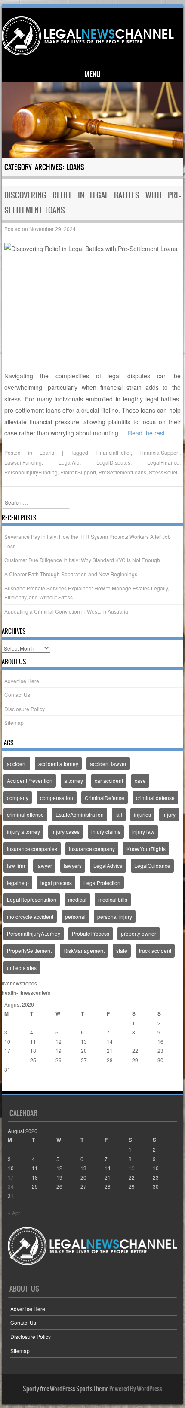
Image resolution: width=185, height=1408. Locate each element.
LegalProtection (101, 882)
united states (22, 967)
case (140, 780)
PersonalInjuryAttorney (33, 933)
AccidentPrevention (29, 780)
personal (75, 916)
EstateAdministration (80, 814)
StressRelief (163, 472)
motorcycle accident (30, 916)
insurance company (92, 848)
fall (118, 814)
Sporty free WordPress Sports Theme (65, 1388)
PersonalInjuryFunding (31, 472)
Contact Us (17, 694)
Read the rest (146, 433)
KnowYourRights (146, 848)
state (121, 950)
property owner (138, 933)
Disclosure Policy (24, 708)
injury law (143, 831)
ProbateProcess (90, 933)
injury (169, 814)
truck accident (155, 950)
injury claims (105, 831)
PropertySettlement (29, 950)
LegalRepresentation (31, 899)
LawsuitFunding (23, 462)
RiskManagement (84, 950)
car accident (109, 780)
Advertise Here (21, 680)
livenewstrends (19, 983)
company (17, 797)
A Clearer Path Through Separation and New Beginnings (70, 574)
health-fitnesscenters (26, 992)
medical (77, 899)
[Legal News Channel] (91, 35)
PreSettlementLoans (122, 472)
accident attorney (58, 763)
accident (17, 763)
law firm (16, 865)
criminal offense (25, 814)
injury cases (66, 831)
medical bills (112, 899)
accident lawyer (108, 763)
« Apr (10, 1086)
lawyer (44, 865)
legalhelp (18, 882)
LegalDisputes (113, 462)
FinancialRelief (113, 452)
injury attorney (23, 831)
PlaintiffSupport (78, 472)
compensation (56, 797)
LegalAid (69, 462)
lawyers (73, 865)
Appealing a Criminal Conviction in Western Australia (66, 611)
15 (135, 1041)
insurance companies (32, 848)
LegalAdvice (108, 865)
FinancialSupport (159, 452)
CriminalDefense (104, 797)
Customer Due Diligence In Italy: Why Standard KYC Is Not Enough (82, 559)
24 (7, 1060)
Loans (47, 452)
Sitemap (14, 722)
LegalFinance (163, 462)
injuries (142, 814)
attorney (73, 780)
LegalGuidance (152, 865)
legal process (56, 882)
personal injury (114, 916)
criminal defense (155, 797)
